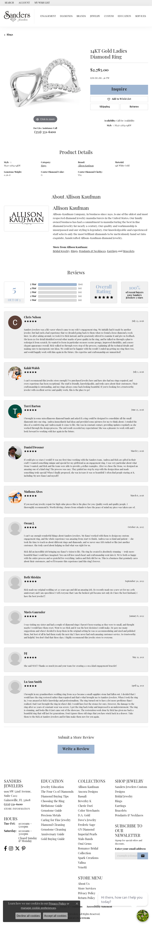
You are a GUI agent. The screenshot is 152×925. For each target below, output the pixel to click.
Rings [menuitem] (118, 801)
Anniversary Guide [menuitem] (52, 834)
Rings (10, 35)
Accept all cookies (55, 915)
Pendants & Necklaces (92, 251)
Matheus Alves (33, 492)
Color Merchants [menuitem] (88, 810)
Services (140, 16)
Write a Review (76, 749)
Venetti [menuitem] (82, 867)
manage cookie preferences (38, 907)
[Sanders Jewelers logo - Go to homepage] (18, 16)
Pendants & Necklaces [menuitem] (129, 815)
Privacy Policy (86, 893)
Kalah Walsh (32, 368)
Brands (81, 16)
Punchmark (83, 918)
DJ (25, 653)
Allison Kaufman (86, 166)
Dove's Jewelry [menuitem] (87, 820)
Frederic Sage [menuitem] (86, 825)
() (80, 284)
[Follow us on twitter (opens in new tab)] (17, 848)
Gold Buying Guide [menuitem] (53, 839)
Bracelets (128, 251)
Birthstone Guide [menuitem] (51, 806)
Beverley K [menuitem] (84, 801)
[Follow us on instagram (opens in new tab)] (11, 848)
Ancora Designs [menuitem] (88, 792)
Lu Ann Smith (33, 682)
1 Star (33, 300)
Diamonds (66, 16)
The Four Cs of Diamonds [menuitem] (57, 792)
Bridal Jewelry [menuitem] (124, 796)
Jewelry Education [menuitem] (52, 787)
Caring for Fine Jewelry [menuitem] (56, 820)
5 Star (33, 284)
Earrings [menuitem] (120, 806)
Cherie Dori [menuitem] (85, 806)
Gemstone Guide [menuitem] (51, 810)
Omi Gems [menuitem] (84, 844)
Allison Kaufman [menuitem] (88, 787)
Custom (109, 16)
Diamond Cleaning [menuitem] (53, 825)
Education (124, 16)
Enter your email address (130, 849)
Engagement (48, 16)
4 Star (33, 288)
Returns (134, 107)
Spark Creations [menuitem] (88, 858)
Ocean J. (29, 523)
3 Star (33, 292)
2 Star (33, 296)
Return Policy (86, 898)
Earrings (112, 251)
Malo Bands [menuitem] (85, 839)
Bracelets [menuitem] (120, 810)
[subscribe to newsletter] (142, 856)
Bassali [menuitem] (82, 796)
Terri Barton (32, 406)
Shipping (105, 107)
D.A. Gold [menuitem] (84, 815)
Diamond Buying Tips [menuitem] (54, 796)
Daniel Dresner (34, 447)
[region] (45, 83)
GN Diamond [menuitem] (86, 829)
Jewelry (95, 16)
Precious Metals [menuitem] (51, 815)
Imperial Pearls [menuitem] (87, 834)
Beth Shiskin (32, 577)
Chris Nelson (32, 317)
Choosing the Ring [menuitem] (53, 801)
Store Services (87, 888)
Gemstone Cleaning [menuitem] (53, 829)
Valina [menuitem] (82, 863)
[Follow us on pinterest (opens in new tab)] (23, 848)
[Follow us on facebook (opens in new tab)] (5, 848)
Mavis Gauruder (34, 612)
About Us (83, 884)
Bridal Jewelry (61, 251)
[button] (9, 3)
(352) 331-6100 (45, 132)
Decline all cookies (28, 915)
